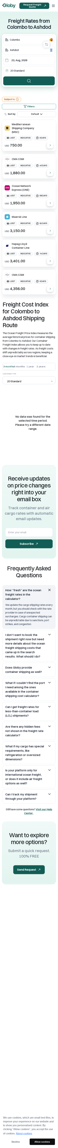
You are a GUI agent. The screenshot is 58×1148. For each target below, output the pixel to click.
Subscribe (27, 544)
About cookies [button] (24, 1133)
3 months (9, 366)
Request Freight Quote (32, 5)
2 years (41, 366)
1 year (30, 366)
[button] (29, 594)
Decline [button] (16, 1141)
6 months (20, 366)
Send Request (26, 869)
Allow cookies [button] (42, 1141)
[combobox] (29, 39)
